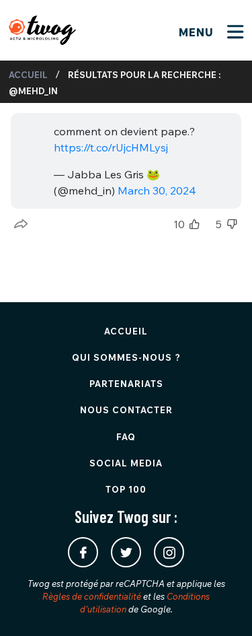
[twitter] (126, 552)
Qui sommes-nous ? (126, 357)
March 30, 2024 (157, 190)
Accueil (28, 74)
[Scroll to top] (222, 606)
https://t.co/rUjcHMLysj (111, 147)
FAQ (126, 436)
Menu (198, 32)
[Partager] (21, 224)
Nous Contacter (126, 409)
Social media (126, 463)
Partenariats (126, 383)
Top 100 (126, 489)
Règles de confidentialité (91, 596)
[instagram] (169, 552)
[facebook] (83, 552)
